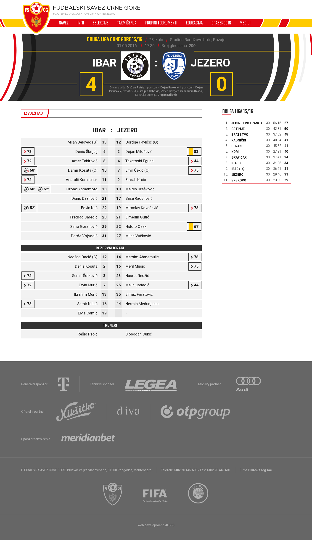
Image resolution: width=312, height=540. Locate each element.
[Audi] (248, 384)
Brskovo (238, 180)
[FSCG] (113, 494)
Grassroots (221, 23)
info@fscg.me (261, 470)
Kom (235, 152)
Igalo (236, 163)
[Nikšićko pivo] (76, 411)
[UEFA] (198, 494)
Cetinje (238, 129)
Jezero (237, 174)
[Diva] (128, 411)
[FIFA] (155, 494)
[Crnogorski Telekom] (63, 384)
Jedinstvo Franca (246, 123)
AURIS (170, 525)
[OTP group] (195, 411)
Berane (237, 146)
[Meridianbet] (88, 439)
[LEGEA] (151, 384)
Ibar (234, 169)
